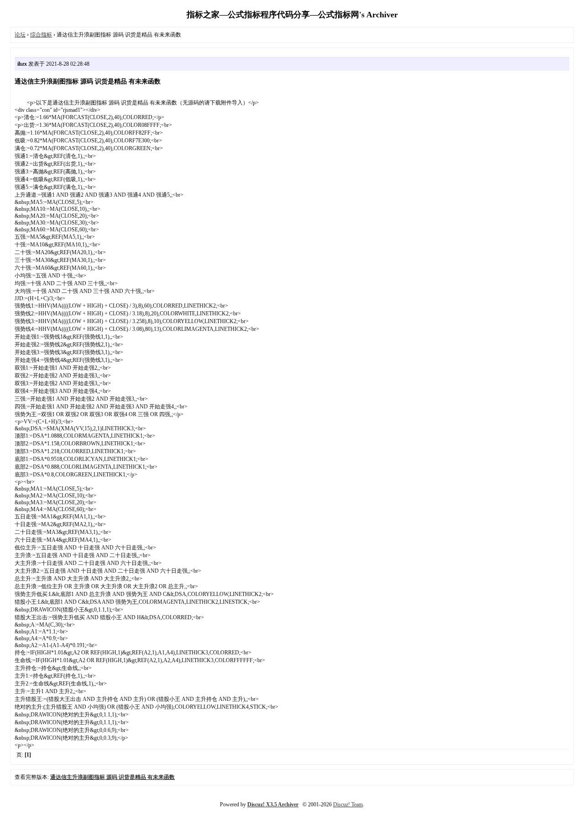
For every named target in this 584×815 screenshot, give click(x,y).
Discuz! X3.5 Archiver (272, 804)
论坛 (20, 34)
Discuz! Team (348, 804)
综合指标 (41, 34)
